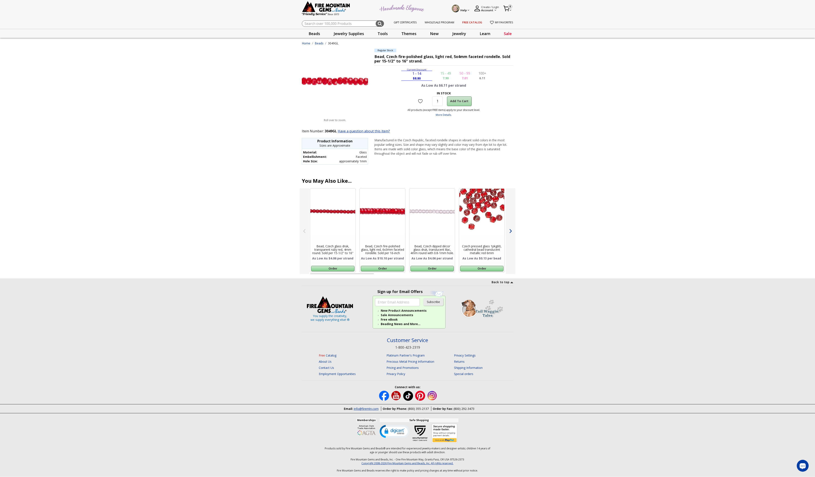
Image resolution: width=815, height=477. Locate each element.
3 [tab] (443, 275)
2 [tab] (378, 275)
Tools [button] (383, 33)
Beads (319, 43)
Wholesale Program (439, 22)
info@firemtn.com (366, 409)
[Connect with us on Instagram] (432, 395)
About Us (325, 362)
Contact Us (326, 368)
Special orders (463, 374)
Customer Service (407, 340)
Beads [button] (314, 33)
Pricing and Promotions (402, 368)
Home (306, 43)
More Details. (444, 115)
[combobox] (343, 23)
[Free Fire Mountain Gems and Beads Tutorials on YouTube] (396, 395)
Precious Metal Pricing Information (410, 362)
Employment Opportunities (337, 374)
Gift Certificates (405, 22)
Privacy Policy (395, 374)
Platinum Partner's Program (405, 355)
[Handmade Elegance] (402, 8)
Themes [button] (408, 33)
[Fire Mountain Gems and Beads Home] (326, 8)
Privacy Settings (465, 355)
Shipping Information (468, 368)
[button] (394, 431)
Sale (508, 33)
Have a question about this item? (364, 131)
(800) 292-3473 (464, 409)
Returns (459, 362)
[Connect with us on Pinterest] (420, 395)
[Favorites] (421, 101)
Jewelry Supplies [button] (349, 33)
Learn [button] (485, 33)
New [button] (434, 33)
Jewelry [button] (459, 33)
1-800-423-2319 (407, 347)
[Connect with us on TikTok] (408, 395)
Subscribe (433, 302)
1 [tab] (312, 275)
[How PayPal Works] (444, 433)
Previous (304, 231)
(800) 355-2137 (418, 409)
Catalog (327, 355)
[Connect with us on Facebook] (384, 395)
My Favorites (504, 22)
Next (510, 231)
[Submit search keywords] (380, 23)
